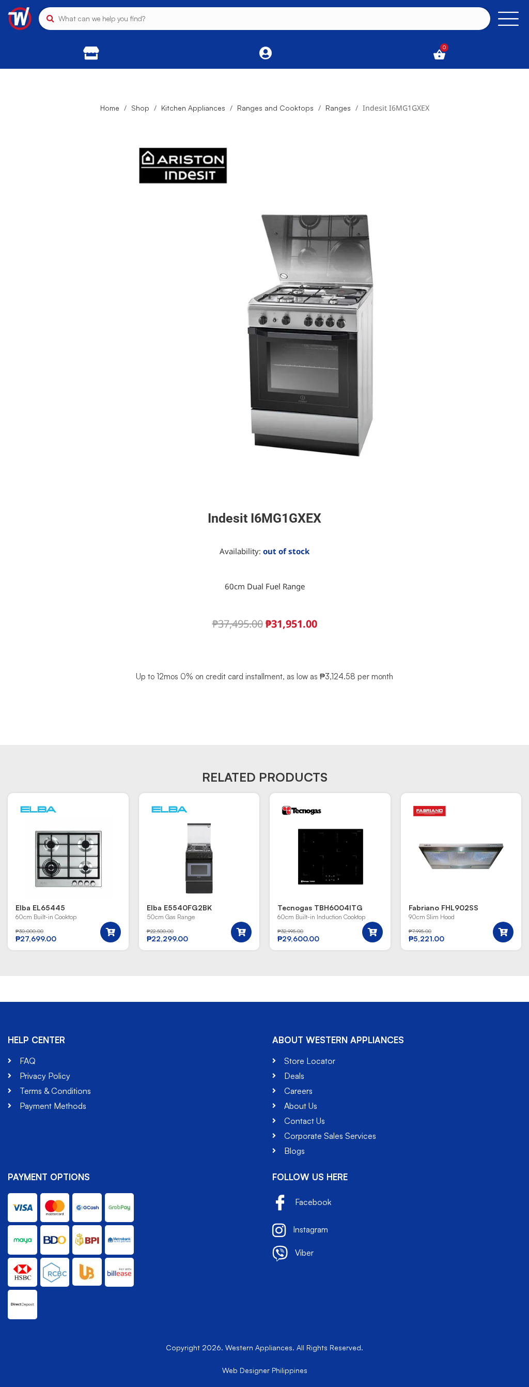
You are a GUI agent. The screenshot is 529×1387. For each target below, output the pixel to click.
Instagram (309, 1229)
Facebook (312, 1202)
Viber (303, 1252)
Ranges (338, 107)
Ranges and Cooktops (275, 107)
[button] (110, 932)
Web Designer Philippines (264, 1370)
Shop (140, 107)
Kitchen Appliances (193, 107)
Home (109, 107)
